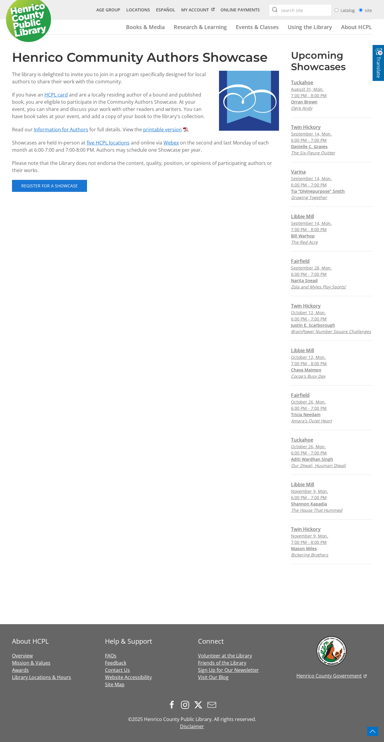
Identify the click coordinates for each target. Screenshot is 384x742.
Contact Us (117, 670)
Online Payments (240, 10)
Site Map (114, 684)
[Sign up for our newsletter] (213, 704)
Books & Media (145, 27)
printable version (162, 129)
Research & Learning (200, 27)
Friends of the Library (222, 663)
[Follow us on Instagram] (187, 704)
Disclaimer (192, 726)
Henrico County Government (329, 675)
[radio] (336, 10)
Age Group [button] (108, 10)
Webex (171, 142)
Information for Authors (61, 129)
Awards (20, 670)
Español (165, 10)
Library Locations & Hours (41, 677)
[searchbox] (275, 9)
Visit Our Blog (213, 677)
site (368, 10)
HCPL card (56, 94)
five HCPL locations (108, 142)
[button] (372, 731)
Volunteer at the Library (225, 655)
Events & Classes (257, 27)
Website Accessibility (128, 677)
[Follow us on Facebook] (173, 704)
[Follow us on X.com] (200, 704)
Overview (22, 655)
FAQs (110, 655)
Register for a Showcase (49, 186)
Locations (138, 10)
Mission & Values (31, 663)
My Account (195, 10)
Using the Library (310, 27)
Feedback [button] (115, 663)
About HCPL (356, 27)
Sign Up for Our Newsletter (228, 670)
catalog (348, 10)
